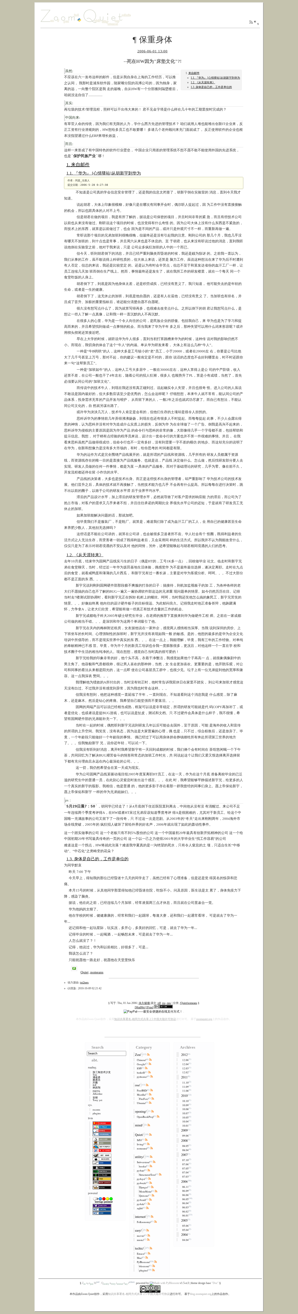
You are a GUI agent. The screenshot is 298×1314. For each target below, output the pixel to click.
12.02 (185, 1072)
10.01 (185, 1125)
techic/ (139, 1248)
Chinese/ (141, 1060)
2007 (184, 1154)
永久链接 (144, 1003)
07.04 (185, 1172)
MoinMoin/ (145, 1191)
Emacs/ (141, 1253)
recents (96, 1109)
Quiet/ (139, 1134)
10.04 (185, 1121)
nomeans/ (142, 1148)
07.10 (185, 1160)
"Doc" (215, 1283)
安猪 (95, 1097)
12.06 (185, 1060)
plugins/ (143, 1270)
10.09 (185, 1105)
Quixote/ (144, 1195)
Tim (95, 1074)
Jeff (94, 1085)
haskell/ (141, 1072)
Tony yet (97, 1100)
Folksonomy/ (144, 1222)
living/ (140, 1144)
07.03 (185, 1176)
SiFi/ (139, 1140)
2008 (184, 1140)
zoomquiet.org (204, 1019)
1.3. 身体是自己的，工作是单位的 (211, 87)
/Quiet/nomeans (188, 1003)
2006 (184, 1181)
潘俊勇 (96, 1077)
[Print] (149, 1007)
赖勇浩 (96, 1079)
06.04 (185, 1203)
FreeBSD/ (142, 1090)
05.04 (185, 1229)
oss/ (137, 1085)
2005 (184, 1220)
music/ (140, 1240)
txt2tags (84, 982)
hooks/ (142, 1166)
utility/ (139, 1157)
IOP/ (139, 1068)
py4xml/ (141, 1200)
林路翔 (96, 1087)
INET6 (96, 1091)
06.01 (185, 1215)
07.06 (185, 1164)
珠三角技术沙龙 (102, 1072)
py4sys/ (141, 1179)
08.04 (185, 1150)
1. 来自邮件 (78, 164)
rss (164, 1003)
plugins (97, 1113)
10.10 (185, 1101)
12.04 (185, 1064)
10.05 (185, 1117)
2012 (184, 1054)
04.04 (185, 1240)
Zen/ (138, 1054)
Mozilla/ (141, 1094)
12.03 (185, 1068)
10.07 (185, 1113)
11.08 (185, 1090)
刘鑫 (95, 1082)
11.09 (185, 1086)
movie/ (140, 1235)
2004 (184, 1234)
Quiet (84, 972)
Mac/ (139, 1258)
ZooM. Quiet (108, 1283)
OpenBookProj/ (145, 1116)
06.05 (185, 1199)
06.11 (185, 1186)
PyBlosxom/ (143, 1262)
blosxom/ (144, 1266)
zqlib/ (140, 1208)
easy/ (138, 1230)
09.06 (185, 1135)
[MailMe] (140, 1007)
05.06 (185, 1225)
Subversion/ (143, 1162)
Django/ (143, 1187)
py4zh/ (140, 1204)
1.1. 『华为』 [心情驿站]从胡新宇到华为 (215, 77)
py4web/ (141, 1183)
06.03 (185, 1207)
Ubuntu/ (141, 1103)
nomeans (96, 972)
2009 (184, 1130)
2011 (184, 1077)
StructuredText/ (147, 1174)
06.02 (185, 1211)
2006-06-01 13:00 (152, 51)
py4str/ (140, 1170)
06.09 (185, 1190)
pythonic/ (142, 1076)
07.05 (185, 1168)
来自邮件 (194, 73)
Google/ (141, 1064)
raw (169, 1003)
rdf (159, 1003)
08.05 (185, 1146)
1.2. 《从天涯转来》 (203, 82)
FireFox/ (143, 1099)
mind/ (139, 1125)
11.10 (185, 1082)
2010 (184, 1095)
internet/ (140, 1216)
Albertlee (97, 1093)
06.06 (185, 1195)
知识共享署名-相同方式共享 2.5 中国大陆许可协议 (145, 1019)
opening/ (140, 1111)
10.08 (185, 1109)
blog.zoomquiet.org (200, 1294)
